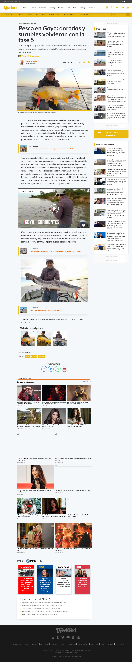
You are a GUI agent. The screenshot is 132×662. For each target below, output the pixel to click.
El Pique (20, 15)
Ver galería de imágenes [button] (30, 56)
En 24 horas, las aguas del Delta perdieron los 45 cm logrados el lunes (44, 602)
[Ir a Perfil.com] (124, 1)
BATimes (120, 644)
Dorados (34, 356)
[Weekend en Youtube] (68, 637)
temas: (21, 356)
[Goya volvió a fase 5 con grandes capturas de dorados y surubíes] (28, 338)
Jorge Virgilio (31, 61)
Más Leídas (101, 29)
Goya (27, 356)
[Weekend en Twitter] (62, 637)
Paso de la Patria (84, 15)
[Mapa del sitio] (78, 637)
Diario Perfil (17, 644)
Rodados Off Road (69, 15)
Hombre (62, 644)
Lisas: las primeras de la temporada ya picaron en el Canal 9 (50, 149)
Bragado (29, 15)
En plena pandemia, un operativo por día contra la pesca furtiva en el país (55, 251)
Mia (103, 644)
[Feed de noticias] (73, 637)
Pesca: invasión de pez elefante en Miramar (44, 310)
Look (91, 644)
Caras (27, 644)
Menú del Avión (41, 15)
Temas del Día (9, 15)
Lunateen (110, 644)
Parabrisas (72, 644)
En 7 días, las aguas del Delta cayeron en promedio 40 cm (40, 614)
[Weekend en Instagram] (53, 637)
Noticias (34, 644)
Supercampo (83, 644)
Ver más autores (31, 63)
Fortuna (54, 644)
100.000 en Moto (54, 15)
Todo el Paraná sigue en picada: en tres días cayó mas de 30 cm (42, 605)
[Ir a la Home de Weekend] (66, 630)
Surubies (41, 356)
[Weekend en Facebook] (58, 637)
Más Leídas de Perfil (105, 144)
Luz (97, 644)
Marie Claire (44, 644)
